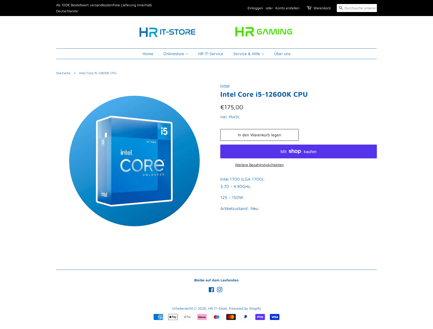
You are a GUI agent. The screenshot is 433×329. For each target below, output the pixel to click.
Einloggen (255, 8)
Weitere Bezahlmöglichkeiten (259, 165)
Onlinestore (174, 53)
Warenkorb (322, 8)
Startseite (63, 73)
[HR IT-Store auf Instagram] (219, 290)
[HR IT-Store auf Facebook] (211, 290)
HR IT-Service (210, 53)
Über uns (282, 53)
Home (148, 53)
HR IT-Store (217, 308)
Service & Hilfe (247, 53)
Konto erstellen (287, 8)
